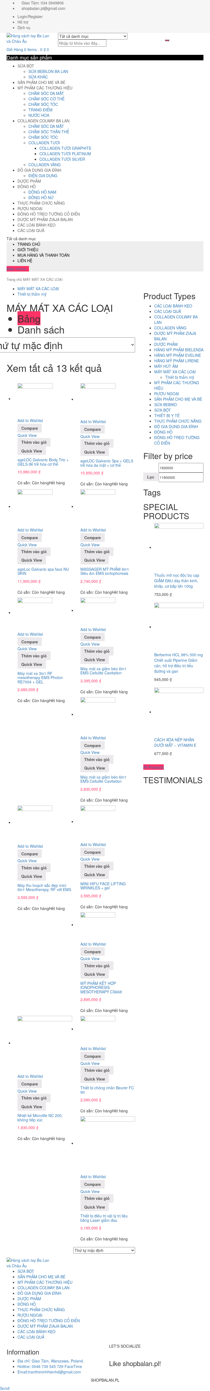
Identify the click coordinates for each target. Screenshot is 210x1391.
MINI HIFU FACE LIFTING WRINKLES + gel (103, 885)
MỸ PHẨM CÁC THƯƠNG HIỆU (45, 88)
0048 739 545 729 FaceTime (50, 1366)
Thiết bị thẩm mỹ (32, 294)
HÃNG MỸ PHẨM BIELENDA (178, 349)
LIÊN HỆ (25, 260)
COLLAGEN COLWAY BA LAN (43, 120)
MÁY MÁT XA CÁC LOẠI (38, 288)
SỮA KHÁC (38, 77)
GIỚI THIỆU (28, 249)
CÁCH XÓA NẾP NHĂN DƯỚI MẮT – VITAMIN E (175, 742)
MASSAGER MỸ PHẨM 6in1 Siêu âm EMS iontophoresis (104, 571)
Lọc (150, 477)
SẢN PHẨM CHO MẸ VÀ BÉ (41, 82)
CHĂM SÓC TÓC (43, 104)
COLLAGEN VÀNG (44, 164)
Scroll (5, 1388)
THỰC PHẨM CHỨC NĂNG (41, 203)
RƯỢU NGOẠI (30, 208)
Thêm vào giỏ (34, 442)
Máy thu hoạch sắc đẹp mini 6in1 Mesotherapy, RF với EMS (44, 887)
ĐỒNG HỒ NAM (42, 192)
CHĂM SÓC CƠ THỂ (46, 98)
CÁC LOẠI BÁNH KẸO (37, 225)
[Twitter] (113, 1351)
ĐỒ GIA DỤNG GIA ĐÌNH (39, 170)
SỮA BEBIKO (165, 404)
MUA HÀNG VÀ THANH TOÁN (43, 255)
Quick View (27, 435)
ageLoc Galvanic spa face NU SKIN (43, 571)
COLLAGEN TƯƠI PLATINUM (65, 153)
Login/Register (30, 16)
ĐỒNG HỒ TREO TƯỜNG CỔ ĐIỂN (49, 214)
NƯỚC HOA (38, 115)
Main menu (16, 269)
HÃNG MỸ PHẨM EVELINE (177, 355)
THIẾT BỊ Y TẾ (167, 415)
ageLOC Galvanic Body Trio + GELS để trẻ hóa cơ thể (43, 462)
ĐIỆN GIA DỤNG (42, 175)
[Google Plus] (119, 1351)
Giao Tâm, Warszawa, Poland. (51, 1361)
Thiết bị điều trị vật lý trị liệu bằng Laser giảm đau (104, 1218)
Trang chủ (14, 279)
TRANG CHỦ (29, 244)
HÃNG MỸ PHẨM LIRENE (176, 360)
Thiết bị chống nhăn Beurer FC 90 (107, 1090)
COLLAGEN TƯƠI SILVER (62, 159)
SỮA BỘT (26, 66)
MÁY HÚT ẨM (166, 366)
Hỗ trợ (23, 22)
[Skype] (116, 1351)
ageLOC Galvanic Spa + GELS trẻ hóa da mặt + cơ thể (106, 463)
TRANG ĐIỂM (40, 109)
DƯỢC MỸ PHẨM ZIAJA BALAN (45, 219)
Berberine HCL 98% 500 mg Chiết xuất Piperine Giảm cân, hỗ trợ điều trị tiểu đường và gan (178, 663)
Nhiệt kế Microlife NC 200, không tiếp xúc (40, 1117)
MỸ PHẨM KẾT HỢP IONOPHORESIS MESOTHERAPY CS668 (101, 987)
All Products (153, 767)
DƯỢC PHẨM (29, 181)
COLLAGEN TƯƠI (44, 142)
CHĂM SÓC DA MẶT (46, 93)
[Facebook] (110, 1351)
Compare (29, 428)
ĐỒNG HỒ (27, 186)
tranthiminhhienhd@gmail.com (49, 1372)
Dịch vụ (24, 27)
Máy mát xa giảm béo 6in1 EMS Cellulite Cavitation (103, 670)
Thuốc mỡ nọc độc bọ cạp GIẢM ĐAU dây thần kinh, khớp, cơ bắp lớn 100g (176, 580)
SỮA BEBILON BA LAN (48, 71)
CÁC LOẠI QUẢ (31, 230)
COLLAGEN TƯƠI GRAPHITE (65, 148)
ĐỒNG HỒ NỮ (41, 197)
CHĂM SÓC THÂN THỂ (48, 131)
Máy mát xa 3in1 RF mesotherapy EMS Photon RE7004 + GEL (40, 678)
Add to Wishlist (30, 420)
